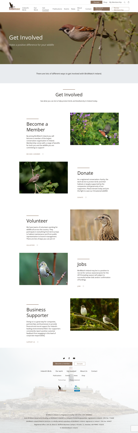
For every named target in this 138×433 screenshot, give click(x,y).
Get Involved (71, 371)
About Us (83, 371)
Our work (59, 371)
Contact (94, 371)
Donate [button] (80, 197)
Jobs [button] (79, 286)
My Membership (115, 2)
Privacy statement (75, 380)
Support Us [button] (30, 342)
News (76, 375)
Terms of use (62, 380)
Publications (57, 375)
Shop (105, 2)
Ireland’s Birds (46, 371)
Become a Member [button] (33, 154)
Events (67, 375)
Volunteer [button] (30, 245)
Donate (80, 364)
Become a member (62, 364)
